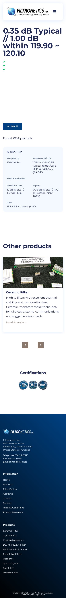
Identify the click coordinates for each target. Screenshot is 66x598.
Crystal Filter (10, 535)
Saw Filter (8, 568)
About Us (8, 493)
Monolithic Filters (12, 554)
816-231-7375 (22, 455)
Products (8, 484)
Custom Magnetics (13, 540)
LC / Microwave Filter (14, 544)
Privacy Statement (13, 512)
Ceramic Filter (17, 292)
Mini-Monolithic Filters (15, 549)
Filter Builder (10, 489)
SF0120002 (14, 152)
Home (6, 479)
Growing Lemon (37, 595)
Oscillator (8, 558)
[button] (25, 345)
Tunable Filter (10, 572)
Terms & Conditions (13, 507)
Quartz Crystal (11, 563)
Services (7, 503)
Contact (7, 498)
